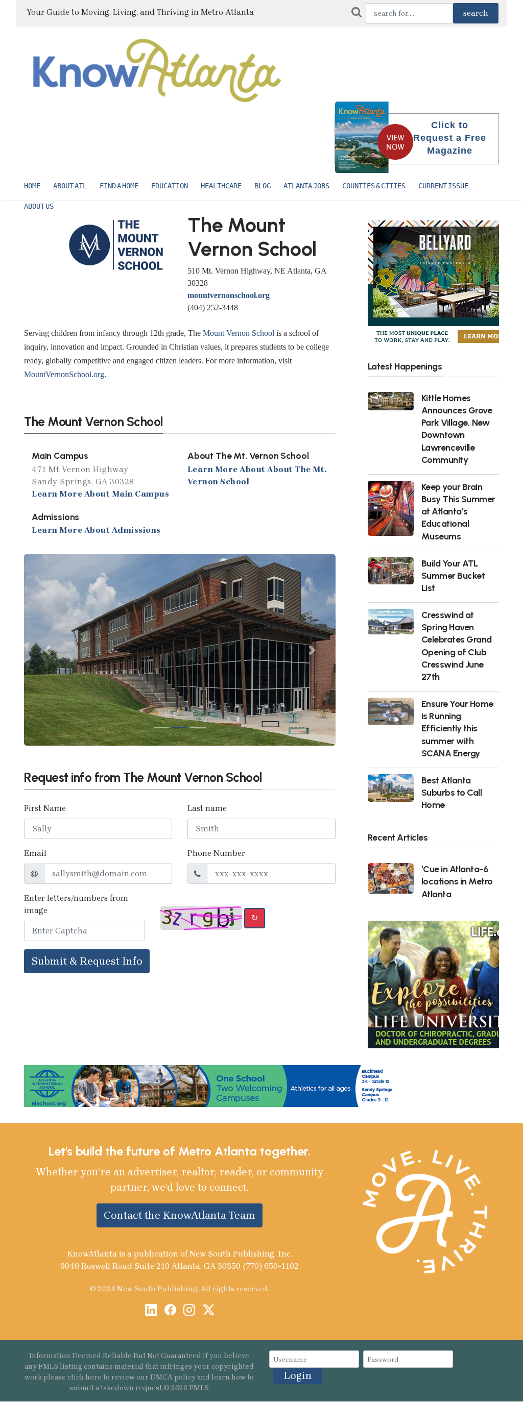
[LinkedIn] (151, 1311)
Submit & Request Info (86, 961)
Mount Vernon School (238, 333)
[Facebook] (170, 1311)
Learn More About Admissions (96, 530)
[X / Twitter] (209, 1311)
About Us (39, 206)
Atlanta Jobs (306, 186)
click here (84, 1377)
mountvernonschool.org (228, 295)
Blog (262, 186)
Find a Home (119, 186)
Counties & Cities (374, 186)
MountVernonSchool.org (64, 374)
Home (32, 186)
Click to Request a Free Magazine (449, 138)
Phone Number (216, 853)
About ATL (70, 186)
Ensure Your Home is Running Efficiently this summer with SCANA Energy (457, 728)
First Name (45, 808)
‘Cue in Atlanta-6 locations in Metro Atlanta (457, 881)
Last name (207, 808)
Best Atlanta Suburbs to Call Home (451, 792)
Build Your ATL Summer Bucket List (453, 575)
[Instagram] (189, 1311)
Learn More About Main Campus (100, 493)
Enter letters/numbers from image (76, 904)
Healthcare (221, 186)
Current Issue (443, 186)
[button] (47, 650)
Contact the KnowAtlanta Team (179, 1215)
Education (169, 186)
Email (35, 853)
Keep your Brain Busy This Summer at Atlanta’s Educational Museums (458, 511)
